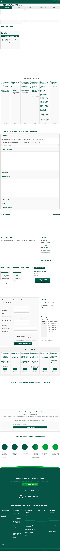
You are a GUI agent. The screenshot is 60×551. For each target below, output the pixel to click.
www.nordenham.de (11, 46)
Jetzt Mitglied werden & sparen (30, 484)
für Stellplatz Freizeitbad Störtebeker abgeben (4, 454)
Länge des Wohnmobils (7, 320)
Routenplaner (56, 214)
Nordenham (45, 244)
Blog (37, 523)
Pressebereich (39, 526)
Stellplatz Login (5, 544)
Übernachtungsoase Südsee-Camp (35, 362)
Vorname (4, 307)
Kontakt (49, 260)
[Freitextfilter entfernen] (54, 1)
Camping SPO (45, 357)
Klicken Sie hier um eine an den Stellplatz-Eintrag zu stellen (30, 420)
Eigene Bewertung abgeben (39, 267)
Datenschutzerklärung (20, 340)
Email (3, 313)
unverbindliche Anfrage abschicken (23, 343)
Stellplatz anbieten (28, 515)
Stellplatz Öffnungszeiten (7, 42)
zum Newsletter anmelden (18, 530)
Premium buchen (29, 522)
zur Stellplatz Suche (1, 5)
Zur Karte (43, 307)
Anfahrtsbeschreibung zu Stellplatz (9, 39)
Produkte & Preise (28, 518)
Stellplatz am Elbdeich (15, 89)
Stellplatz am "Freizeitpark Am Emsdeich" (35, 91)
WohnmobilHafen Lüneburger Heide (25, 362)
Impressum (51, 515)
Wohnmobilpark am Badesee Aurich (5, 91)
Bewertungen (42, 7)
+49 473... (7, 44)
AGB (49, 518)
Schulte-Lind (54, 86)
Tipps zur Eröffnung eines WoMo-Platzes (30, 526)
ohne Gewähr (38, 382)
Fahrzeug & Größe (7, 149)
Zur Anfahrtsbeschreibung (47, 309)
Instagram (39, 516)
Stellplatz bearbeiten (29, 535)
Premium (57, 79)
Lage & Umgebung (7, 207)
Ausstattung (5, 172)
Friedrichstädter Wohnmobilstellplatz (54, 363)
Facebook (39, 513)
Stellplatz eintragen (53, 525)
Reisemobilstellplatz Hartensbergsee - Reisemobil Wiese (25, 89)
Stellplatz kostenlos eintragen (17, 526)
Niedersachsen (49, 245)
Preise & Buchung (6, 176)
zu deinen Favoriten (52, 531)
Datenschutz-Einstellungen (3, 516)
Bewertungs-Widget (29, 532)
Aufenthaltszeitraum (6, 316)
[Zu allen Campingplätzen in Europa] (30, 498)
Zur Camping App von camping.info (17, 534)
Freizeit (3, 203)
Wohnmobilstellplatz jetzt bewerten (42, 281)
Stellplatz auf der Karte (7, 40)
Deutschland (45, 247)
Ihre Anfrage (5, 331)
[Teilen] (55, 549)
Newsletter (39, 520)
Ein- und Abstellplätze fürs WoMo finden (17, 522)
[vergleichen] (1, 13)
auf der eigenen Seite (45, 453)
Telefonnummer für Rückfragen (6, 325)
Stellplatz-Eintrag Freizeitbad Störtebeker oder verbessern (35, 454)
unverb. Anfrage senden (11, 36)
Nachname (4, 310)
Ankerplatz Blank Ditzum (44, 115)
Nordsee (47, 252)
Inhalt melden (47, 382)
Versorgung (6, 199)
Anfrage (54, 7)
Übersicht (7, 7)
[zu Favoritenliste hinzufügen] (1, 11)
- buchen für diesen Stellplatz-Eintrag (55, 453)
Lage (18, 7)
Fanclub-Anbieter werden (30, 529)
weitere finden (14, 453)
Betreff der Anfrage (6, 328)
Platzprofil (5, 135)
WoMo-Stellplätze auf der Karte (18, 514)
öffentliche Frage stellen (30, 427)
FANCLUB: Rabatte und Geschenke (17, 538)
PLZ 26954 (48, 242)
